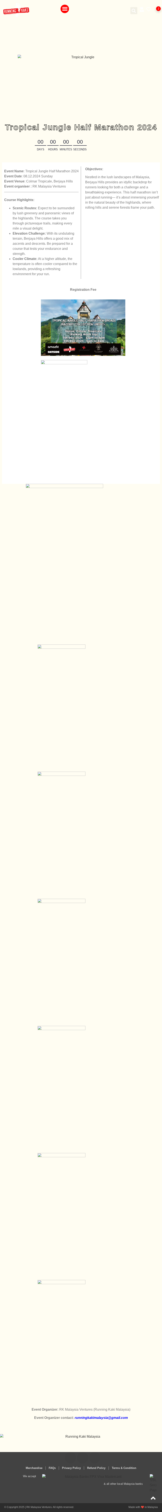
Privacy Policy (71, 1468)
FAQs (52, 1468)
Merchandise (34, 1468)
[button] (65, 9)
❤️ (143, 1507)
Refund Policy (96, 1468)
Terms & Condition (124, 1468)
